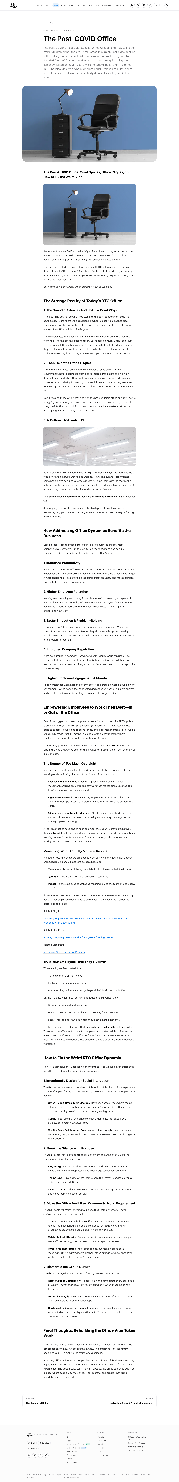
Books (71, 5)
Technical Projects (135, 1450)
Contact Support (70, 1474)
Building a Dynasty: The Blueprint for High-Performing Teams (78, 937)
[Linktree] (149, 5)
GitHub (100, 1444)
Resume (34, 1448)
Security (135, 1474)
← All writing (48, 23)
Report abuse (145, 1474)
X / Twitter (101, 1441)
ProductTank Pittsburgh (138, 1443)
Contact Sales (83, 1474)
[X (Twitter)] (138, 5)
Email (33, 1443)
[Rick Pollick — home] (13, 5)
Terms (120, 1474)
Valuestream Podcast (78, 1444)
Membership (120, 5)
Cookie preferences (71, 1478)
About (48, 5)
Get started (102, 1474)
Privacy (127, 1474)
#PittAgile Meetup (135, 1447)
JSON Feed (104, 1455)
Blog (56, 5)
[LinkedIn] (132, 5)
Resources (106, 5)
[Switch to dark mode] (166, 5)
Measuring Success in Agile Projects (64, 952)
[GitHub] (144, 5)
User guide (112, 1474)
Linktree (100, 1448)
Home (39, 5)
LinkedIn (100, 1437)
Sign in (158, 5)
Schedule (45, 1443)
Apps (63, 5)
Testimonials (93, 5)
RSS (101, 1451)
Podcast (81, 5)
